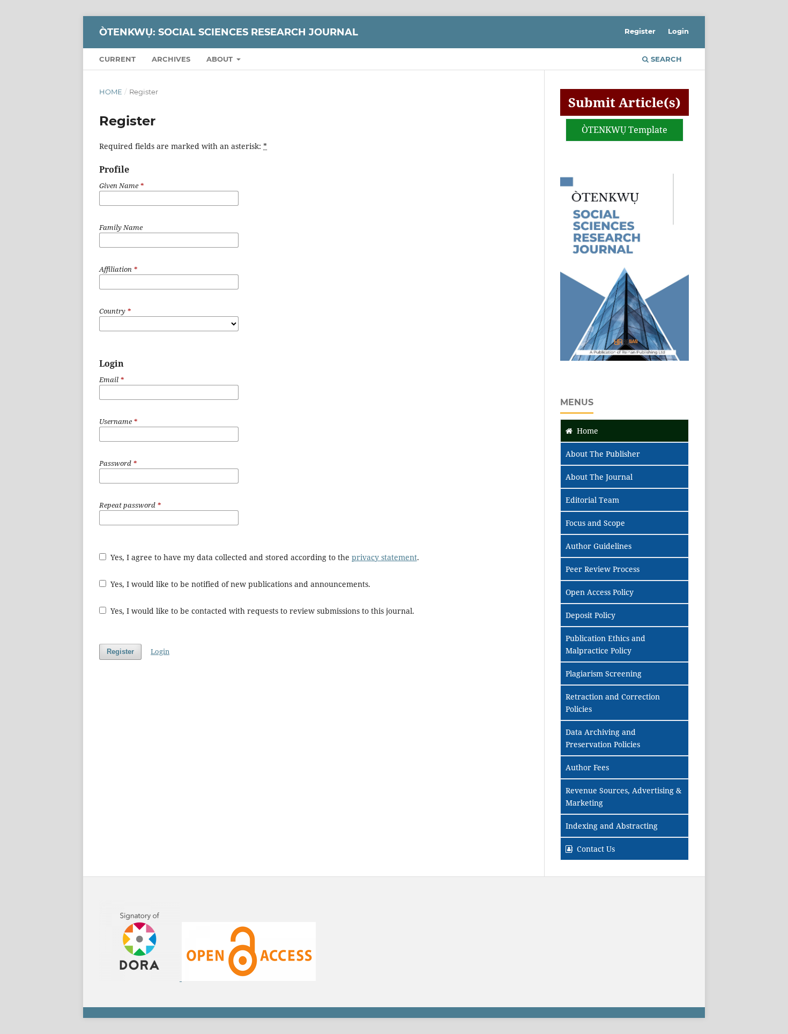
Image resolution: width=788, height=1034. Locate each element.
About (220, 59)
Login (678, 31)
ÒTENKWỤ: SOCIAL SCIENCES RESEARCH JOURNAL (228, 32)
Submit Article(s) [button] (624, 102)
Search (665, 59)
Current (117, 59)
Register (640, 31)
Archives (171, 59)
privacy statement (384, 557)
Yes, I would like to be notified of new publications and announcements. (239, 584)
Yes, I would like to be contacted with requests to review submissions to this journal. (261, 611)
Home (110, 91)
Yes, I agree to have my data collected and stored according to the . (263, 557)
